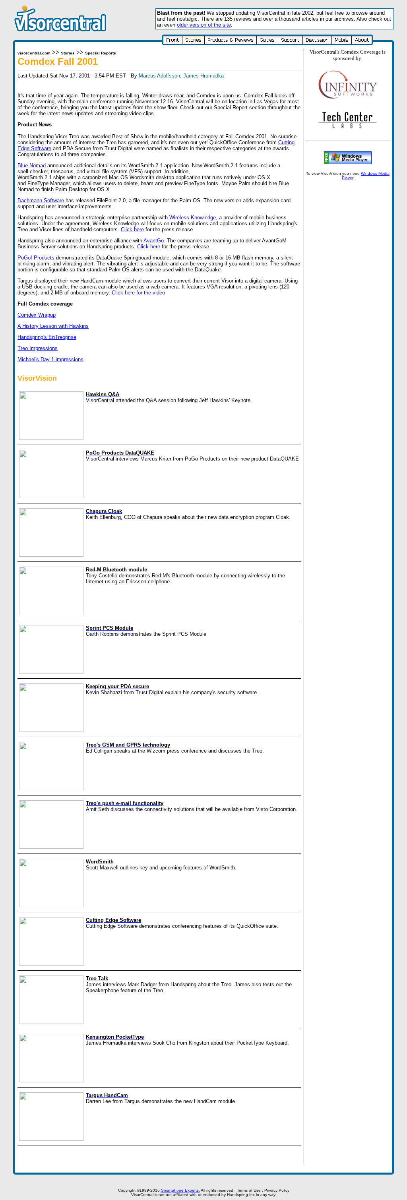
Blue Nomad (31, 165)
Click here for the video (138, 293)
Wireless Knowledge (192, 218)
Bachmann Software (40, 200)
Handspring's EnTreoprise (46, 337)
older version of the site (204, 25)
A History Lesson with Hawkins (53, 326)
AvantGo (153, 241)
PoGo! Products (35, 258)
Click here (132, 229)
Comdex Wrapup (36, 315)
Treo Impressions (37, 348)
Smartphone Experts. (180, 1190)
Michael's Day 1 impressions (50, 359)
